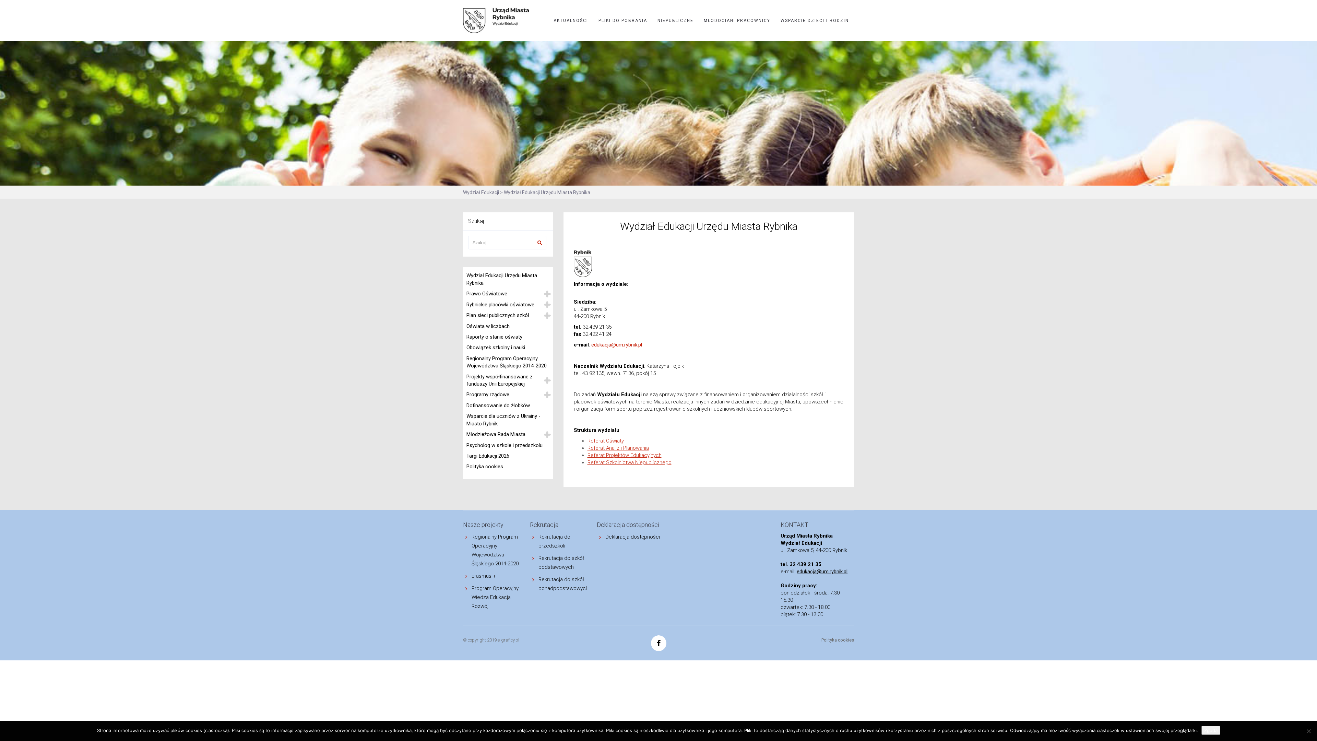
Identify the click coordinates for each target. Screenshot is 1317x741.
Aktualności (571, 20)
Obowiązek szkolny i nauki (495, 347)
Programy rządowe (487, 394)
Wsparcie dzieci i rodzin (815, 20)
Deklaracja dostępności (632, 537)
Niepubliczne (675, 20)
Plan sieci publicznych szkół (497, 315)
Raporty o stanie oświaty (494, 337)
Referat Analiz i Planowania (618, 448)
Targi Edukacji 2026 (487, 456)
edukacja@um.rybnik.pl (616, 345)
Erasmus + (484, 576)
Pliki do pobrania (622, 20)
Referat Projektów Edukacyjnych (625, 455)
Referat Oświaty (606, 441)
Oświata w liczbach (488, 326)
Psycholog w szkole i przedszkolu (504, 445)
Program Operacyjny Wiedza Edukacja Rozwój (495, 597)
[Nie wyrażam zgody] (1308, 731)
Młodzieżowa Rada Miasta (495, 434)
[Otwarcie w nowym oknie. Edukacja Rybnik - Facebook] (658, 644)
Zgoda (1211, 730)
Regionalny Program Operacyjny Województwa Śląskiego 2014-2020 (506, 362)
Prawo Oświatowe (486, 294)
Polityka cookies (484, 466)
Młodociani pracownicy (737, 20)
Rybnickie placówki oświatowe (500, 305)
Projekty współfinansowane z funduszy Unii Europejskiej (499, 380)
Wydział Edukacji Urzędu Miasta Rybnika (501, 279)
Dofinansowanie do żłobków (498, 405)
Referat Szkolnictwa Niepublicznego (630, 462)
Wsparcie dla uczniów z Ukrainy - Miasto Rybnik (503, 419)
